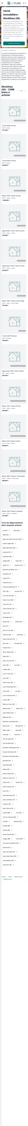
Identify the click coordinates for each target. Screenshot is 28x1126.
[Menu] (2, 3)
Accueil (4, 877)
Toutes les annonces (14, 43)
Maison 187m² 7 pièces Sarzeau (11, 196)
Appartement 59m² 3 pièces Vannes (13, 371)
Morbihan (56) (8, 879)
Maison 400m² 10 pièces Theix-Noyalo (13, 476)
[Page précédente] (16, 91)
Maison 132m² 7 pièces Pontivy (11, 406)
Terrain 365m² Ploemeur (9, 336)
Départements (18, 877)
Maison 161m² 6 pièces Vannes (11, 441)
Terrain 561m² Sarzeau (9, 161)
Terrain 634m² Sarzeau (9, 125)
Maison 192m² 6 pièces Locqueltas (12, 511)
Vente (10, 877)
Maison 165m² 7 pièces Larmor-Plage (13, 301)
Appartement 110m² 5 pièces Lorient (13, 231)
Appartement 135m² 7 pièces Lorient (13, 266)
